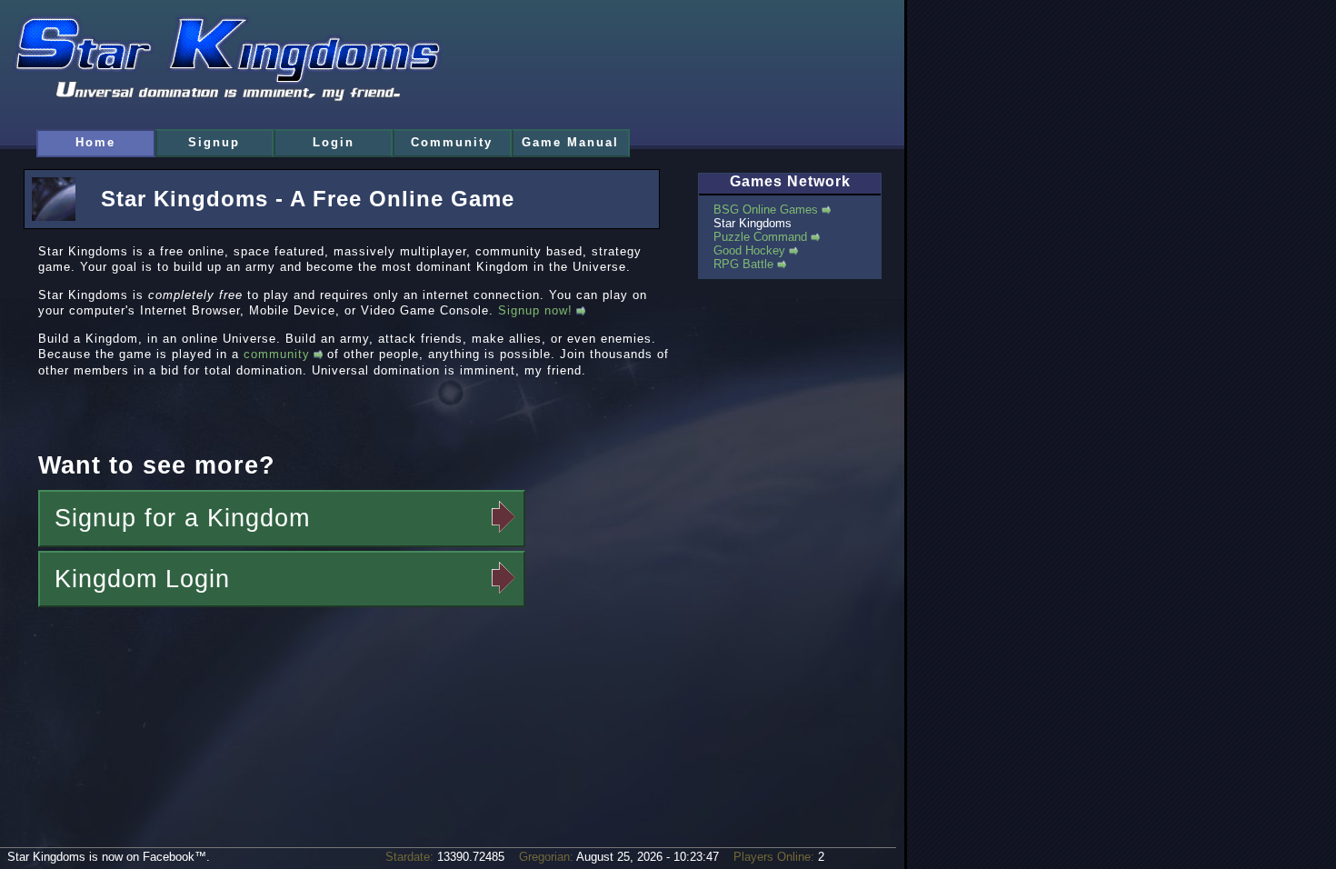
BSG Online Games (765, 209)
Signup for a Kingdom (182, 518)
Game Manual (570, 142)
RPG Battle (743, 264)
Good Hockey (749, 250)
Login (333, 142)
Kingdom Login (142, 579)
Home (95, 142)
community (277, 354)
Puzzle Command (760, 237)
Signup (214, 142)
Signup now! (535, 310)
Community (452, 142)
